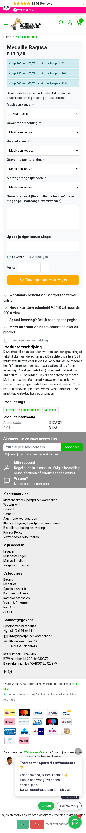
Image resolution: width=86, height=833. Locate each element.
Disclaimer (42, 694)
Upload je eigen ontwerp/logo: (29, 237)
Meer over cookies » (58, 823)
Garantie (9, 514)
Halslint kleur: (18, 141)
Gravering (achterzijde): (25, 159)
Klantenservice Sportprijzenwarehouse (30, 500)
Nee (37, 824)
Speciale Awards (15, 589)
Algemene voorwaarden (20, 518)
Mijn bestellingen (15, 556)
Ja (22, 824)
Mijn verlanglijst (14, 560)
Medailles (10, 584)
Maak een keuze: (20, 104)
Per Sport (10, 607)
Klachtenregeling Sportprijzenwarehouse (31, 523)
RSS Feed (9, 699)
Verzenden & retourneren (21, 537)
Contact (8, 509)
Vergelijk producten (16, 565)
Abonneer (72, 447)
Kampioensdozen (15, 593)
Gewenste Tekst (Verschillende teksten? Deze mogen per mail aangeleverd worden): (40, 199)
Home (7, 36)
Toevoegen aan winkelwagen (46, 280)
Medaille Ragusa (26, 36)
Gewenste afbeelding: (23, 123)
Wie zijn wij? (11, 504)
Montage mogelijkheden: (26, 178)
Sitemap (75, 694)
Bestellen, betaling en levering (24, 528)
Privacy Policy (12, 532)
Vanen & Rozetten (16, 602)
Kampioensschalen (16, 598)
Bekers (8, 579)
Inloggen (9, 551)
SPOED (8, 612)
